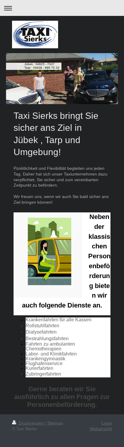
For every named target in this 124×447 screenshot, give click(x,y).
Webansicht (101, 428)
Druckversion (31, 423)
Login (106, 423)
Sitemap (55, 423)
